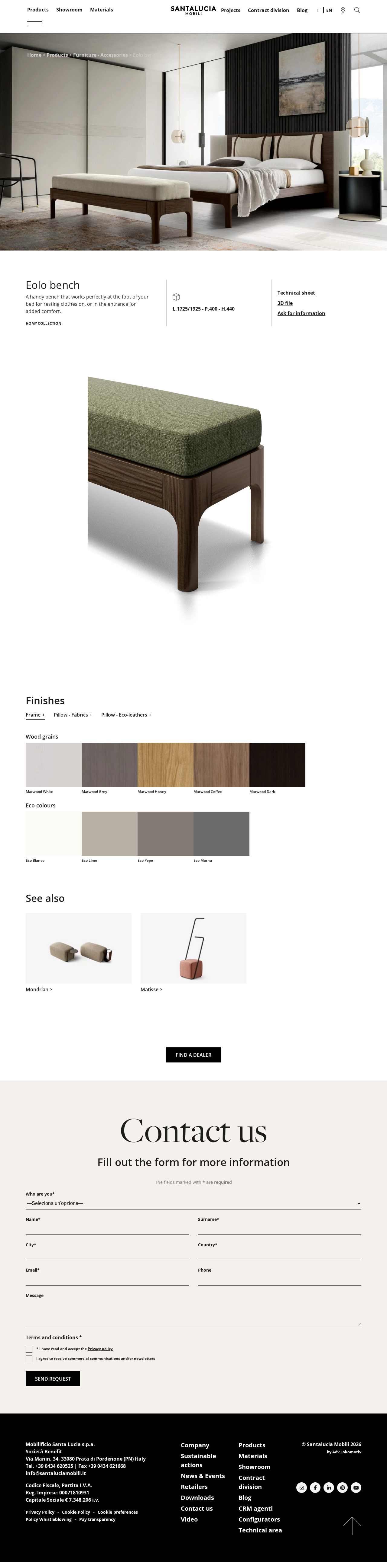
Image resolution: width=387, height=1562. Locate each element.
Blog (302, 10)
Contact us (197, 1508)
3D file (285, 303)
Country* (207, 1244)
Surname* (208, 1219)
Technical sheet (296, 292)
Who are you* (40, 1194)
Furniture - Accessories (100, 55)
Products (38, 9)
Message (35, 1295)
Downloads (197, 1497)
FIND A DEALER (193, 1055)
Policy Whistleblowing (49, 1519)
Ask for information (301, 313)
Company (195, 1445)
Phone (204, 1270)
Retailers (194, 1487)
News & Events (203, 1476)
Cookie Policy (76, 1512)
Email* (33, 1270)
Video (189, 1519)
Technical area (260, 1530)
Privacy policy (100, 1348)
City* (31, 1244)
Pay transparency (97, 1519)
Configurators (259, 1519)
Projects (230, 10)
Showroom (69, 9)
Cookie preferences (118, 1512)
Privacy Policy (40, 1512)
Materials (101, 9)
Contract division (268, 10)
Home (34, 55)
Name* (33, 1219)
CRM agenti (256, 1508)
